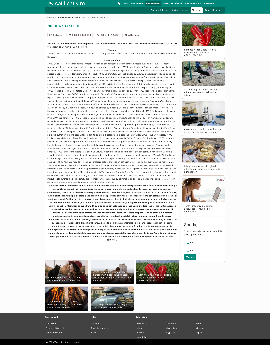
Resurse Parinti (193, 3)
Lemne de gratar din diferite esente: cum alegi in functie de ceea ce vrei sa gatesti (64, 304)
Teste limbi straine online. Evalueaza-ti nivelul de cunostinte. (198, 209)
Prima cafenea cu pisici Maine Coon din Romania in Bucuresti (64, 279)
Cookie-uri (51, 323)
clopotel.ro (142, 337)
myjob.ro (170, 332)
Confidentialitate (54, 332)
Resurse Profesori (172, 3)
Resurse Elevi (153, 3)
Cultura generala (180, 10)
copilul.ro (200, 332)
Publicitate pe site (100, 328)
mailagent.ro (143, 332)
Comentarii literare (160, 10)
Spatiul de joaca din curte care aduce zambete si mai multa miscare (201, 92)
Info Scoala (137, 3)
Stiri (126, 3)
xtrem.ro (200, 328)
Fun (207, 10)
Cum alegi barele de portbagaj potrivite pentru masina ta (110, 306)
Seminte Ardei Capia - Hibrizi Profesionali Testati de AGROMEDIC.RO (155, 277)
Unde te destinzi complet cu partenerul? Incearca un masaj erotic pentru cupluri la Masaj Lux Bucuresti (112, 276)
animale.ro (171, 323)
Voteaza (190, 257)
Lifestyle (216, 10)
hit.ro (139, 328)
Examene (209, 3)
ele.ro (198, 323)
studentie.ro (172, 328)
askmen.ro (142, 323)
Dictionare (197, 10)
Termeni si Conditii (55, 328)
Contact (95, 323)
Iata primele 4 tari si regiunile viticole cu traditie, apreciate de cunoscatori (202, 169)
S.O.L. (94, 332)
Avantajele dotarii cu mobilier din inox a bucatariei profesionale (202, 130)
